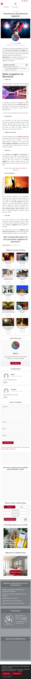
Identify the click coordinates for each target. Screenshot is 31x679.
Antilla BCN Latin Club (23, 136)
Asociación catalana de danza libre (8, 262)
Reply (5, 382)
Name (4, 422)
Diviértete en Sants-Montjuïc (22, 295)
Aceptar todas (6, 673)
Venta (21, 507)
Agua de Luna (12, 124)
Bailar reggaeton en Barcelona (10, 66)
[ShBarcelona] (15, 3)
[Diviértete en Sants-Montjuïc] (22, 289)
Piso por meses (15, 513)
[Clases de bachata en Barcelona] (22, 322)
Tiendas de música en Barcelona (22, 262)
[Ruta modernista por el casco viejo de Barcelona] (8, 305)
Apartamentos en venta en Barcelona (12, 600)
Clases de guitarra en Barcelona (8, 295)
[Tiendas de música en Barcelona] (22, 256)
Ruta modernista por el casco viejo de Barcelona (8, 311)
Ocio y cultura (15, 11)
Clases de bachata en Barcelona (22, 327)
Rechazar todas (16, 673)
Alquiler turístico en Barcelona (10, 598)
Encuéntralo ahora (10, 519)
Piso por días (15, 516)
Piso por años (15, 510)
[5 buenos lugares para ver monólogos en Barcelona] (8, 322)
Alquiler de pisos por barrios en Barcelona (13, 603)
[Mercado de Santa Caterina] (22, 273)
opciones (20, 670)
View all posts (15, 363)
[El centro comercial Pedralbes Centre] (8, 273)
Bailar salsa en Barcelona (21, 113)
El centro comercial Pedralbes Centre (8, 278)
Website (4, 435)
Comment (5, 406)
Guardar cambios (7, 676)
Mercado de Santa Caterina (22, 278)
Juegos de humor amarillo (22, 311)
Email (4, 428)
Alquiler (9, 507)
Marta (19, 43)
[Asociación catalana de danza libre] (8, 256)
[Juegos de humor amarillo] (22, 305)
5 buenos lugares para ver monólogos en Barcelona (8, 328)
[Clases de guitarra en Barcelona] (8, 289)
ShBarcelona (5, 57)
